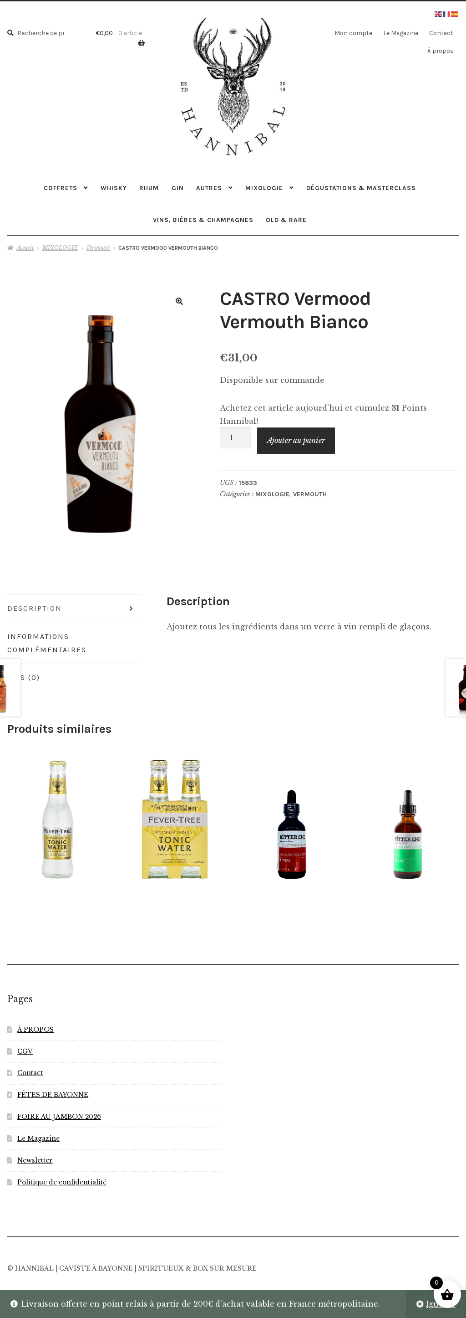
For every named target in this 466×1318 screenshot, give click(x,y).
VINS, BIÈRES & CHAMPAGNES (203, 219)
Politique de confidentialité (61, 1182)
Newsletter (35, 1160)
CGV (25, 1051)
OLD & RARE (286, 219)
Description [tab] (34, 608)
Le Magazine (400, 32)
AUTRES (209, 187)
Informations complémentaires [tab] (46, 643)
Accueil (25, 247)
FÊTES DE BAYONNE (52, 1095)
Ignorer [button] (441, 1303)
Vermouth (98, 247)
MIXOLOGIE (264, 187)
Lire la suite (173, 817)
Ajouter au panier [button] (57, 817)
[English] (439, 13)
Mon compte (353, 32)
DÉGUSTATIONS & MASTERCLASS (361, 187)
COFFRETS (60, 187)
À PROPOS (35, 1030)
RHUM (149, 187)
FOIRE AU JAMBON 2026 (59, 1117)
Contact (441, 32)
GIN (178, 187)
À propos (440, 50)
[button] (179, 301)
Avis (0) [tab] (23, 677)
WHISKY (114, 187)
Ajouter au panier (296, 440)
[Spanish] (455, 13)
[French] (447, 13)
